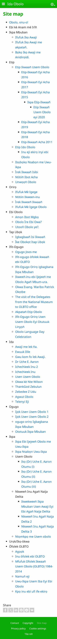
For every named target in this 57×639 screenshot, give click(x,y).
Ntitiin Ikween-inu (27, 197)
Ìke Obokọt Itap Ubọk (30, 242)
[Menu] (5, 4)
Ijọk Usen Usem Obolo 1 (31, 412)
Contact (14, 623)
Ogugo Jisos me (26, 252)
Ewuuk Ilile (22, 352)
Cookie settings (37, 628)
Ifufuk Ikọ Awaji (26, 37)
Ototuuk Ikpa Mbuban (30, 431)
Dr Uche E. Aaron (27, 362)
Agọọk (19, 551)
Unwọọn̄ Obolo (25, 182)
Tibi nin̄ (29, 634)
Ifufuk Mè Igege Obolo (31, 207)
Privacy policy (18, 628)
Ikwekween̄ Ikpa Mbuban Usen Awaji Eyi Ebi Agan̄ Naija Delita (37, 506)
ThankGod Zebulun (28, 387)
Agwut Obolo (24, 397)
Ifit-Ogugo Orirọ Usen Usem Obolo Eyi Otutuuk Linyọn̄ (32, 322)
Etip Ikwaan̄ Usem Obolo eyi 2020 (42, 112)
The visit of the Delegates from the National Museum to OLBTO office (34, 302)
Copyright (28, 623)
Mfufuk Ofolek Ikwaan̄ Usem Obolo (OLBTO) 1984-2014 (34, 566)
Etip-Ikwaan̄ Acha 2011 (36, 142)
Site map (42, 623)
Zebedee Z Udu (25, 392)
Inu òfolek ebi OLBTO (30, 556)
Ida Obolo (15, 3)
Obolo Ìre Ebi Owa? (28, 222)
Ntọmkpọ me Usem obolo (33, 536)
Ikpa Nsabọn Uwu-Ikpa (31, 452)
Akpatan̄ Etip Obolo (28, 312)
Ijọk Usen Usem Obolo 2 (31, 416)
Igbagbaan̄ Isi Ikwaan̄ (30, 237)
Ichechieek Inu (25, 372)
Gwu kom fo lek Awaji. (30, 357)
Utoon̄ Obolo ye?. (27, 227)
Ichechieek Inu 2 (26, 367)
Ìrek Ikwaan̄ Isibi (26, 172)
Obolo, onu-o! (18, 22)
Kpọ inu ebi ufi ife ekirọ (31, 591)
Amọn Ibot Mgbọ (27, 217)
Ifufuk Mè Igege (26, 192)
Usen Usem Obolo (27, 377)
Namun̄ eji (22, 576)
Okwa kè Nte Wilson (29, 382)
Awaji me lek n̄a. (26, 347)
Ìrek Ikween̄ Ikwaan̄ (28, 202)
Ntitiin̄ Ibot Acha (26, 177)
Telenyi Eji (22, 401)
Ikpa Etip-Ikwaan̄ (38, 102)
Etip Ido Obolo (25, 147)
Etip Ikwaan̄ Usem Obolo (32, 67)
